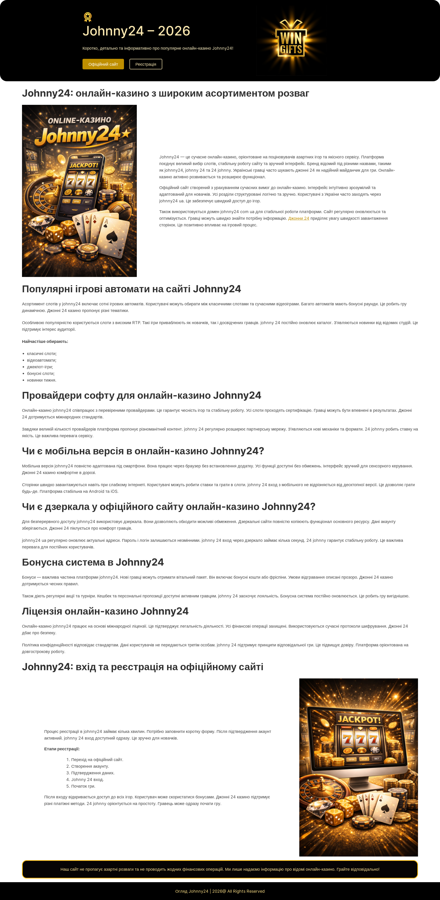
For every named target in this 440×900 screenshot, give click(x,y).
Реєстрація (145, 64)
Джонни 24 (298, 218)
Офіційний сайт (103, 64)
